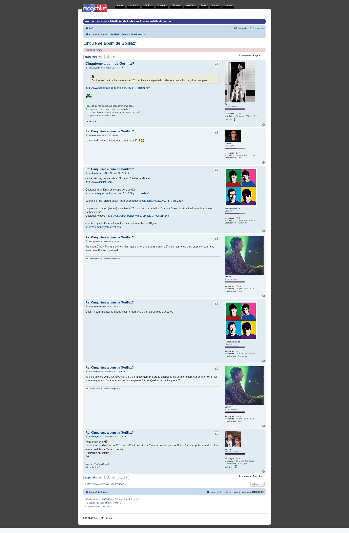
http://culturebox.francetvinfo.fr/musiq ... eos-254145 (138, 215)
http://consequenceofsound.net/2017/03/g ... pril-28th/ (151, 200)
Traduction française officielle (98, 503)
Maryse (228, 449)
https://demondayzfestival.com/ (103, 227)
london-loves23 (232, 208)
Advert (228, 104)
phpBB (103, 499)
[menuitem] (89, 28)
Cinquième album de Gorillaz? (110, 43)
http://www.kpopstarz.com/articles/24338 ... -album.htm (117, 87)
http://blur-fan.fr (92, 467)
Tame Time (90, 121)
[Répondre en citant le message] (216, 64)
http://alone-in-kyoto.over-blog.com (102, 258)
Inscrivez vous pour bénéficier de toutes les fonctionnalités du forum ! (128, 21)
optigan (228, 143)
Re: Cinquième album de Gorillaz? (109, 131)
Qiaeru (118, 503)
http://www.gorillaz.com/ (99, 181)
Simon (228, 277)
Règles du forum (93, 50)
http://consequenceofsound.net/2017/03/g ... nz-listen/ (117, 193)
